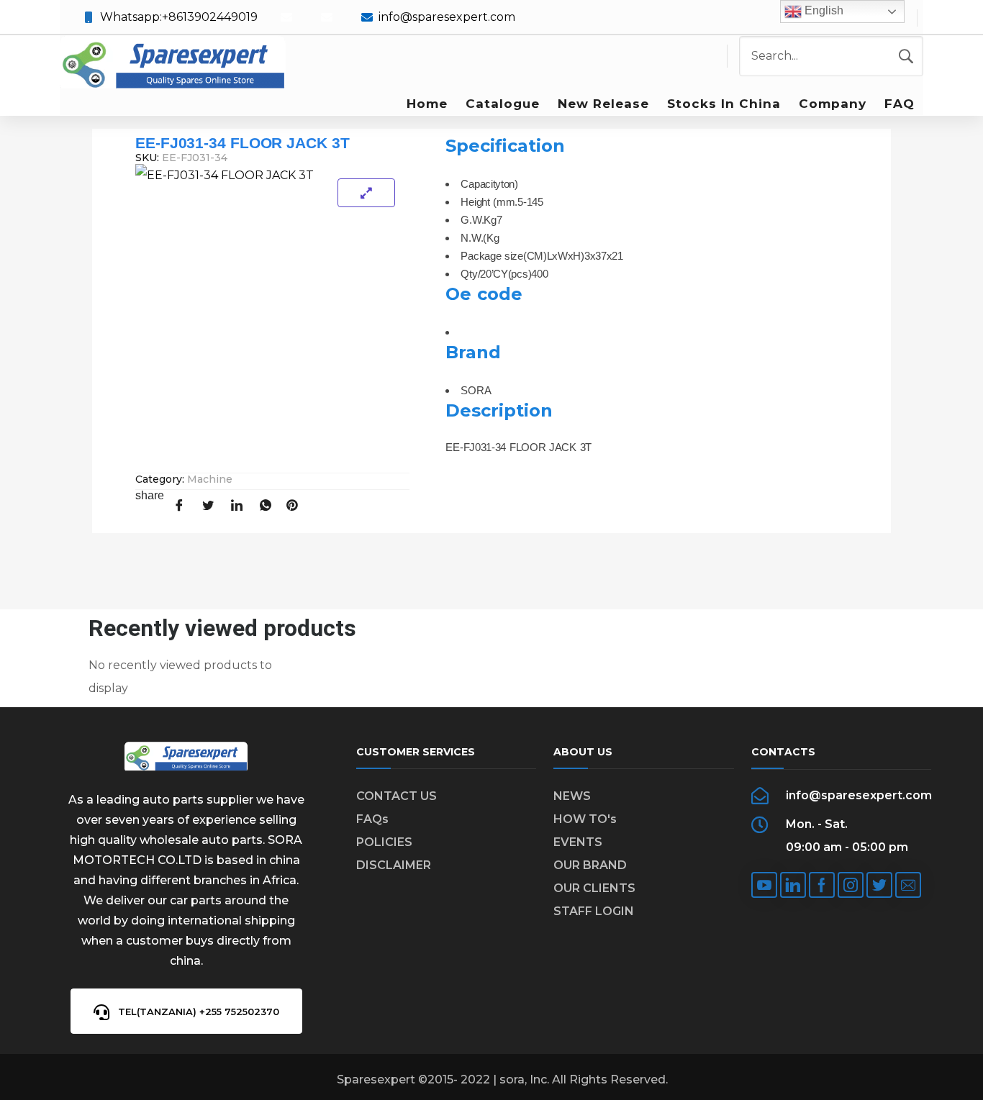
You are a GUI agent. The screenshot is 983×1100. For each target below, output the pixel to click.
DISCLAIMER (393, 865)
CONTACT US (396, 796)
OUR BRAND (590, 865)
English (822, 10)
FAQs (372, 819)
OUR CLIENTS (594, 888)
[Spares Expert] (173, 63)
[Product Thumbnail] (366, 192)
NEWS (572, 796)
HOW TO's (585, 819)
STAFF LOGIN (593, 911)
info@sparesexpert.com (447, 17)
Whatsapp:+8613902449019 (179, 17)
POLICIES (384, 842)
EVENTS (577, 842)
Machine (209, 479)
